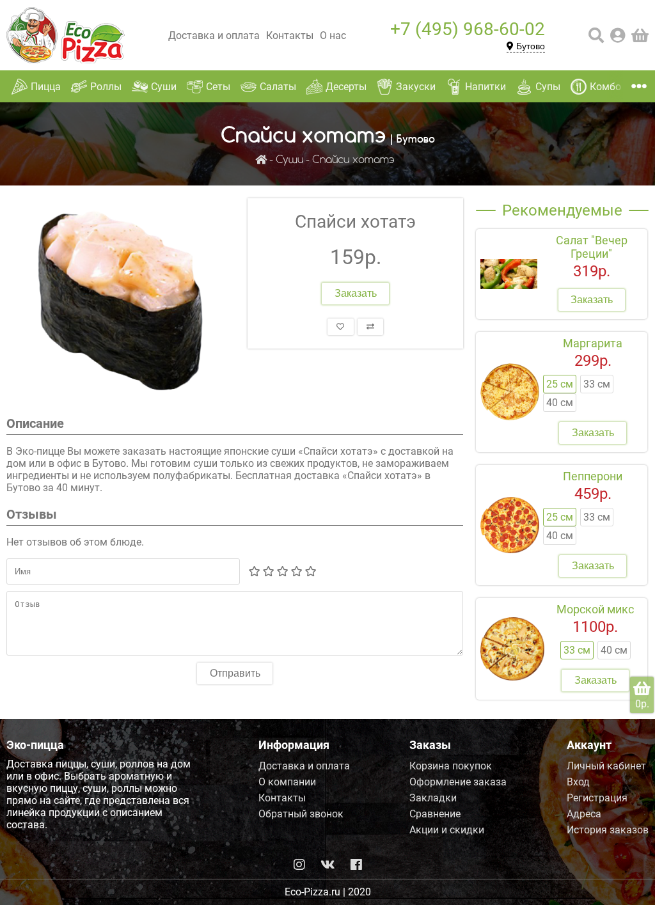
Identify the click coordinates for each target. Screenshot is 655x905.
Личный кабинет (606, 766)
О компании (287, 782)
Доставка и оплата (214, 35)
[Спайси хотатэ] (120, 300)
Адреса (584, 814)
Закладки (433, 798)
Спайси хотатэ (353, 160)
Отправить (235, 673)
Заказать (356, 293)
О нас (333, 35)
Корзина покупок (450, 766)
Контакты (289, 35)
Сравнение (435, 814)
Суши (289, 160)
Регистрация (597, 798)
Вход (578, 782)
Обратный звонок (300, 814)
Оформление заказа (458, 782)
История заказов (608, 830)
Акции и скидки (446, 830)
